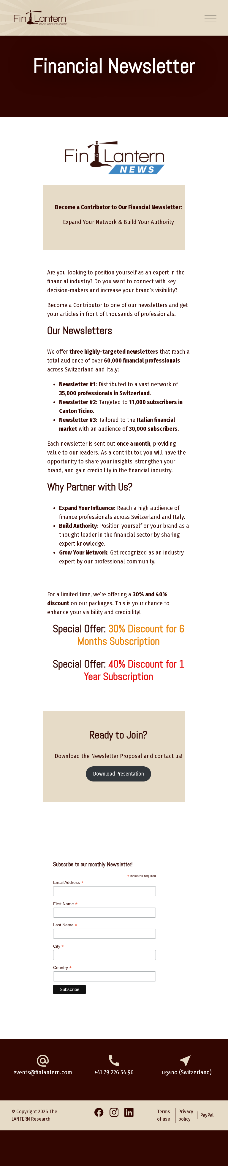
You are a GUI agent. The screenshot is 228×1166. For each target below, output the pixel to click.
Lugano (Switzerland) (185, 1072)
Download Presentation (118, 774)
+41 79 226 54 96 (114, 1072)
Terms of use (163, 1115)
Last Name (65, 925)
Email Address (68, 882)
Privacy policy (185, 1115)
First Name (65, 904)
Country (62, 967)
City (58, 946)
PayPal (206, 1115)
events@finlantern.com (42, 1072)
